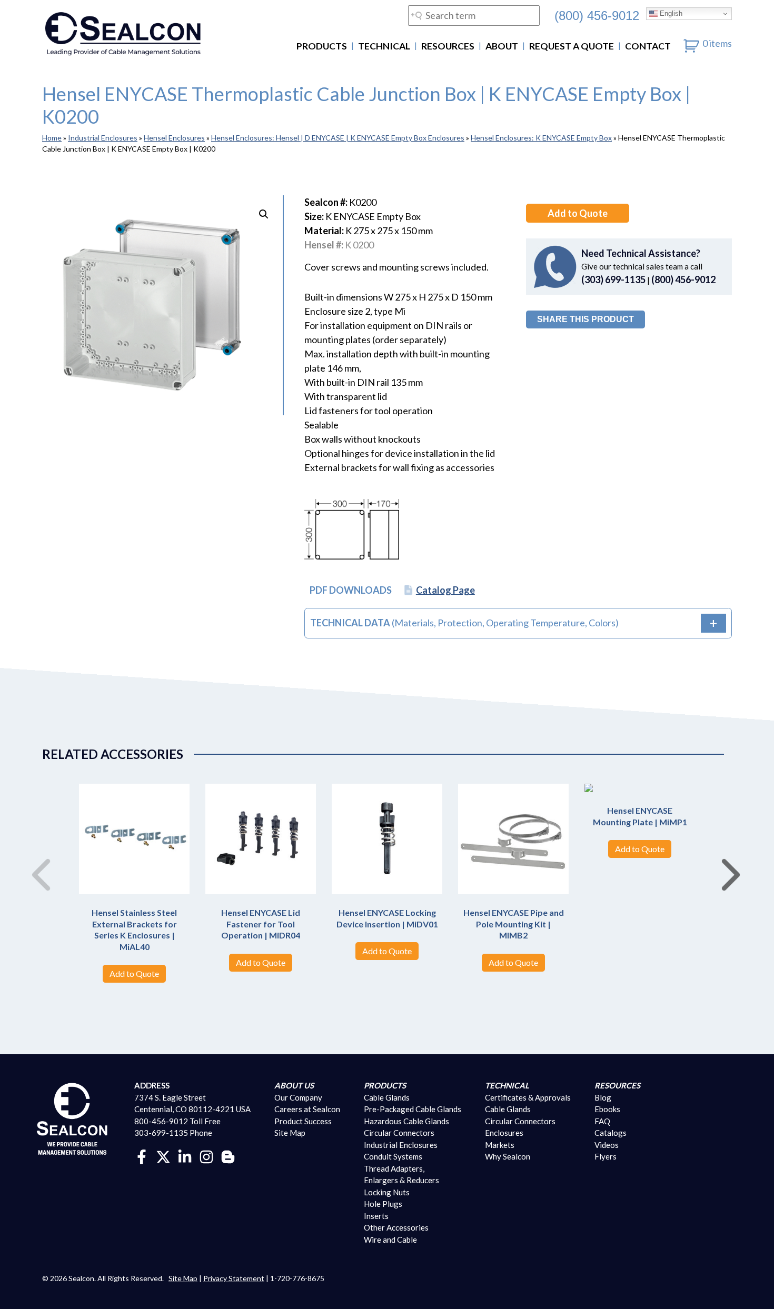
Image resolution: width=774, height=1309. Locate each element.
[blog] (228, 1156)
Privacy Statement (233, 1278)
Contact (648, 46)
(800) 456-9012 (596, 15)
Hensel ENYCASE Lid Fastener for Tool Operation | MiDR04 (260, 923)
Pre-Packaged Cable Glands (412, 1109)
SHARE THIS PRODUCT (585, 319)
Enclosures (504, 1132)
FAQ (602, 1121)
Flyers (605, 1156)
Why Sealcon (507, 1156)
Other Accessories (396, 1227)
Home (52, 137)
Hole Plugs (383, 1203)
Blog (602, 1097)
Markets (499, 1145)
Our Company (298, 1097)
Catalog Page (445, 590)
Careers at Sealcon (307, 1109)
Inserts (376, 1216)
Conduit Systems (393, 1156)
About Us (294, 1085)
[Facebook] (141, 1156)
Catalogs (610, 1132)
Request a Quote (571, 46)
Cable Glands (387, 1097)
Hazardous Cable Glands (406, 1121)
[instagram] (206, 1156)
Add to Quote (578, 213)
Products (321, 46)
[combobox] (474, 15)
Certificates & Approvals (528, 1097)
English (670, 13)
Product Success (303, 1121)
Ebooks (607, 1109)
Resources (447, 46)
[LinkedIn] (184, 1156)
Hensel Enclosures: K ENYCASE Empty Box (541, 137)
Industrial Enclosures (102, 137)
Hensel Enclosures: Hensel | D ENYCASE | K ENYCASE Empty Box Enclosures (337, 137)
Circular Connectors (399, 1132)
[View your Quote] (691, 43)
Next (726, 863)
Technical (384, 46)
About (501, 46)
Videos (606, 1145)
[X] (163, 1156)
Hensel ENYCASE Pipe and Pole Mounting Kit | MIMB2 (513, 923)
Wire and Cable (390, 1239)
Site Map (289, 1132)
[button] (263, 214)
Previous (37, 863)
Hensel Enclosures (174, 137)
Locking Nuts (387, 1192)
